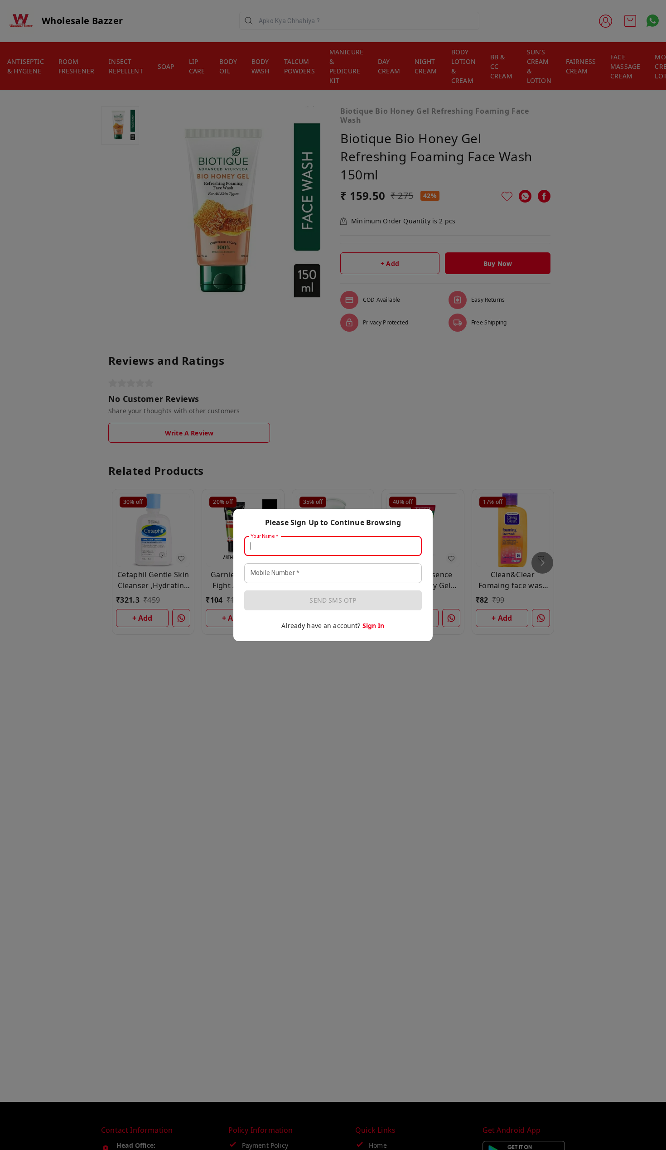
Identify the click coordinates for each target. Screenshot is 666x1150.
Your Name (265, 536)
